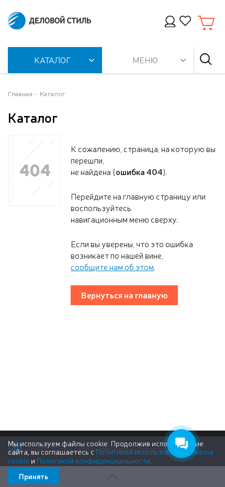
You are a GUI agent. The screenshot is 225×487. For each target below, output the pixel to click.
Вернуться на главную (124, 294)
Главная (20, 93)
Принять (33, 476)
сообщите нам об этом (112, 266)
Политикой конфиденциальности (93, 460)
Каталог (52, 93)
